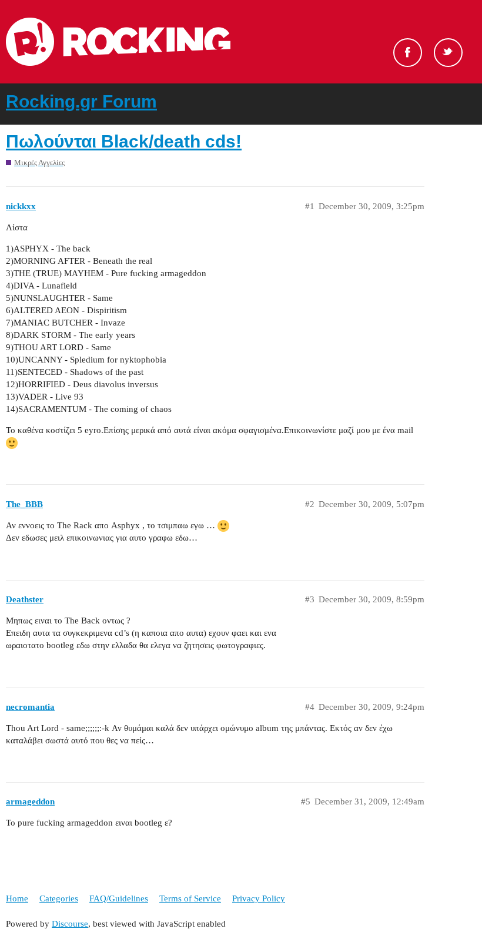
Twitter (448, 52)
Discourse (70, 923)
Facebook (407, 52)
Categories (58, 898)
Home (17, 898)
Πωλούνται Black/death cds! (124, 141)
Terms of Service (190, 898)
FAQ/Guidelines (118, 898)
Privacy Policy (258, 898)
